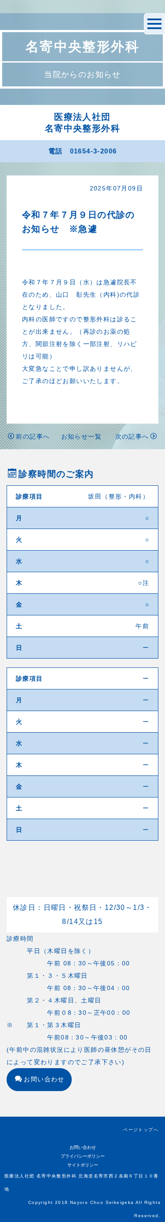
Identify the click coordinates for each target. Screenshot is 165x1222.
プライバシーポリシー (83, 1156)
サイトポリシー (82, 1164)
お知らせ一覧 (81, 436)
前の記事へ (33, 436)
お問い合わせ (44, 1079)
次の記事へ (132, 436)
